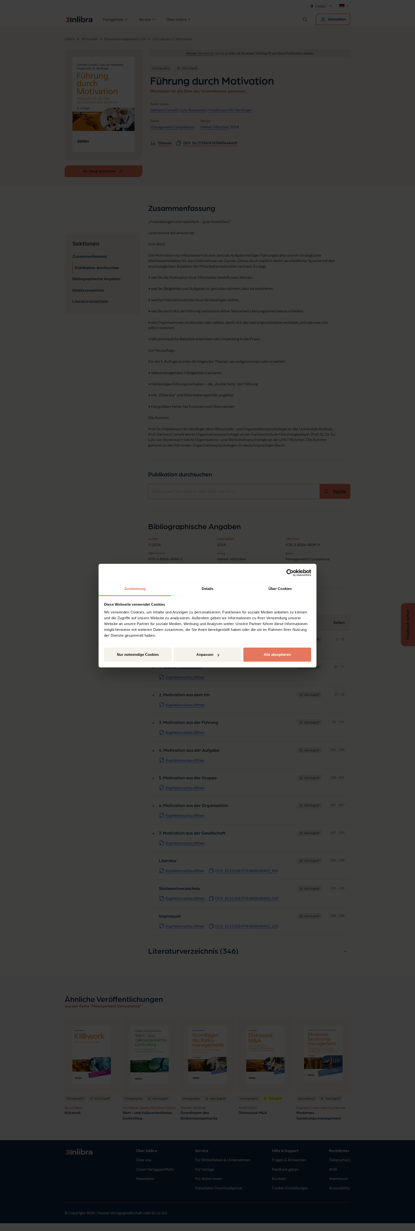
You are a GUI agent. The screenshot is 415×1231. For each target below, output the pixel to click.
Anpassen (204, 654)
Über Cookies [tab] (280, 589)
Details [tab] (208, 589)
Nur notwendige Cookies (138, 654)
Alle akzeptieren (277, 654)
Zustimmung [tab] (135, 589)
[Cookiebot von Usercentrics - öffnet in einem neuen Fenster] (290, 572)
